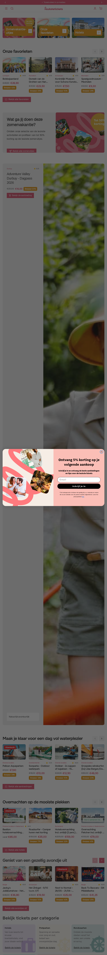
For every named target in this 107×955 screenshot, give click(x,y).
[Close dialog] (101, 451)
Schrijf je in (79, 486)
